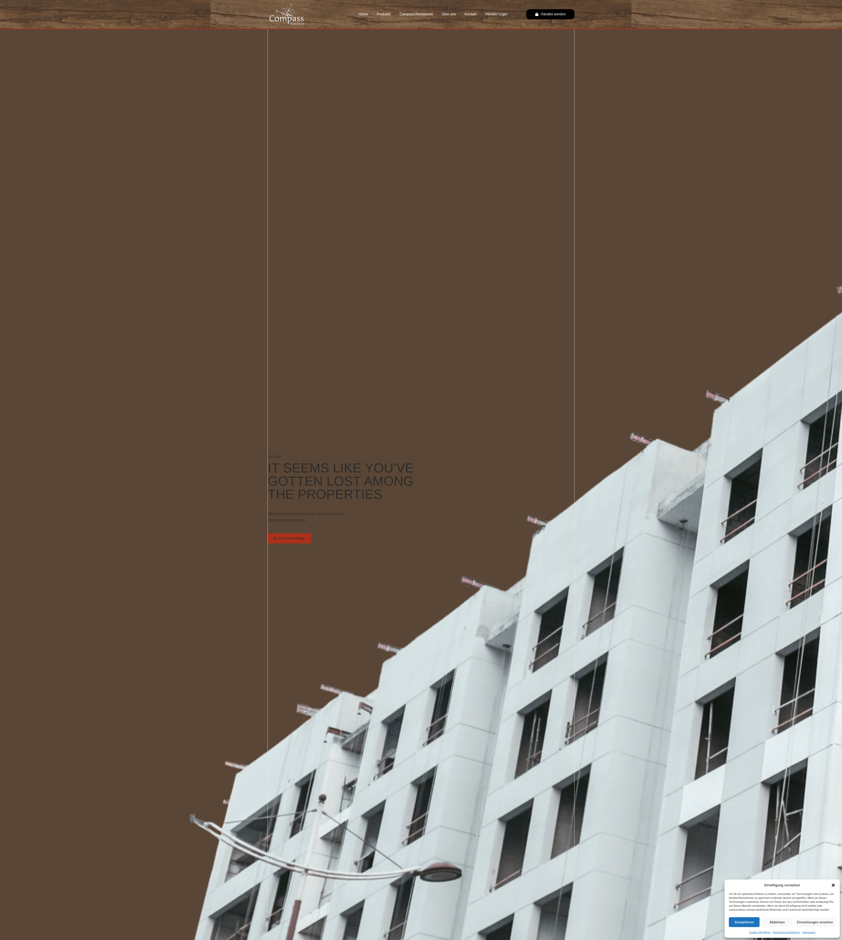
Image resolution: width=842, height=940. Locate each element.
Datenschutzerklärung (786, 932)
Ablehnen (777, 922)
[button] (833, 885)
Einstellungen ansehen (815, 922)
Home (363, 14)
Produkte (384, 14)
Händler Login (496, 14)
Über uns (449, 14)
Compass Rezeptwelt (416, 14)
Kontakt (470, 14)
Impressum (808, 932)
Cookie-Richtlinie (760, 932)
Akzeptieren (744, 922)
